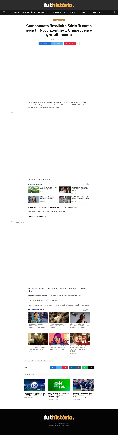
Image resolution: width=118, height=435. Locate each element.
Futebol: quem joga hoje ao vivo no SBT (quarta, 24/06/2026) (34, 394)
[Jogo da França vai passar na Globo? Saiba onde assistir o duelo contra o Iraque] (83, 385)
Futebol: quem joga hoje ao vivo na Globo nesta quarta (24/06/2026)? (59, 395)
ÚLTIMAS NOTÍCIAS (28, 12)
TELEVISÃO (85, 12)
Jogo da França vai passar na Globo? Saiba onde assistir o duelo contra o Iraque (82, 395)
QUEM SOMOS (97, 12)
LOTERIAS (72, 12)
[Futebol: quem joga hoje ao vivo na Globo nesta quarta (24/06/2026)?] (59, 385)
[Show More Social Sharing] (78, 43)
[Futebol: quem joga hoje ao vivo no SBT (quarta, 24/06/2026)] (34, 385)
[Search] (114, 12)
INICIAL (16, 12)
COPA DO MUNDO (44, 12)
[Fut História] (59, 4)
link (80, 296)
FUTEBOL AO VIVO (59, 12)
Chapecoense (48, 361)
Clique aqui (32, 300)
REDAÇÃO (53, 39)
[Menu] (4, 12)
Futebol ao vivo (59, 20)
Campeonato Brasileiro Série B (33, 361)
